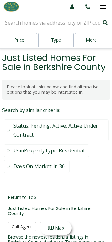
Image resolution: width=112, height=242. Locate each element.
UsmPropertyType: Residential (48, 150)
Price (19, 40)
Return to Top (22, 197)
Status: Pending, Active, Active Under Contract (55, 130)
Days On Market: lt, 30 (39, 166)
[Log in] (72, 7)
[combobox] (5, 22)
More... (93, 40)
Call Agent (22, 227)
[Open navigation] (103, 7)
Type (56, 40)
